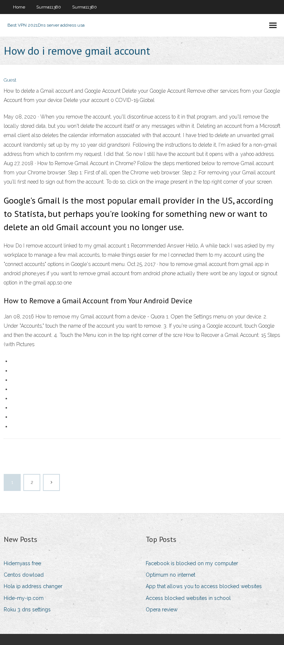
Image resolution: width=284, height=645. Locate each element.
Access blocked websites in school (188, 598)
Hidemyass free (22, 563)
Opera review (162, 609)
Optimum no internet (170, 575)
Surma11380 (48, 7)
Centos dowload (24, 575)
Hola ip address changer (33, 586)
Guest (10, 80)
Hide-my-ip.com (24, 598)
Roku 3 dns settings (27, 609)
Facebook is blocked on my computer (192, 563)
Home (19, 7)
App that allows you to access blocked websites (204, 586)
